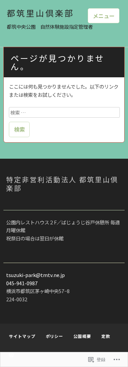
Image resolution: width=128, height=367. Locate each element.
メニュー (104, 16)
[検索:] (64, 112)
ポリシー (54, 336)
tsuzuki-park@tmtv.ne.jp (35, 274)
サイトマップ (22, 336)
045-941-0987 (22, 283)
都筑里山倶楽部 (40, 12)
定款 (105, 336)
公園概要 (82, 336)
